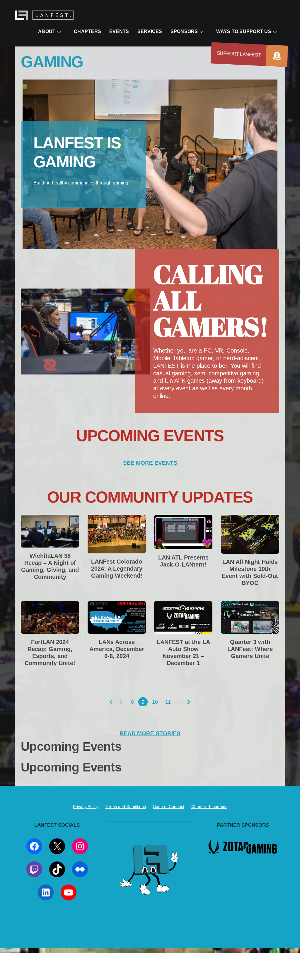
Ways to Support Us (243, 31)
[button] (277, 56)
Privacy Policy (85, 806)
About (46, 31)
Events (119, 31)
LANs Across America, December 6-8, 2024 (116, 649)
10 (155, 702)
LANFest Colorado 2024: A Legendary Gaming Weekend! (116, 568)
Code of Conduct (168, 806)
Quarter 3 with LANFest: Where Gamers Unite (250, 649)
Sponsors (184, 31)
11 (168, 702)
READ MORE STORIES (150, 733)
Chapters (87, 31)
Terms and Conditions (125, 806)
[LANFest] (44, 17)
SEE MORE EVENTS (150, 463)
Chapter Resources (209, 806)
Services (149, 31)
